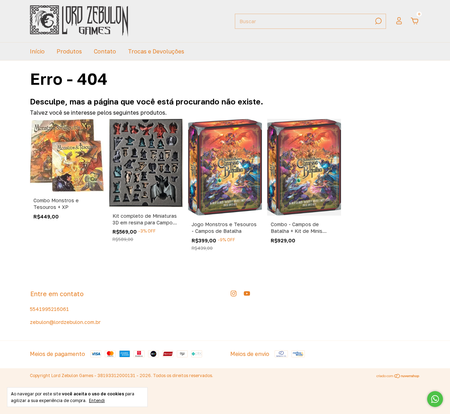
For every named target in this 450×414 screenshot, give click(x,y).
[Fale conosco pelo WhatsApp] (435, 399)
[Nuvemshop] (398, 376)
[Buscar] (377, 21)
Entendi (97, 400)
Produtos (69, 51)
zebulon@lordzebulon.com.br (65, 322)
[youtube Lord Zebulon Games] (247, 293)
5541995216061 (49, 309)
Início (37, 51)
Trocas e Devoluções (156, 51)
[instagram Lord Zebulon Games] (233, 293)
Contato (105, 51)
